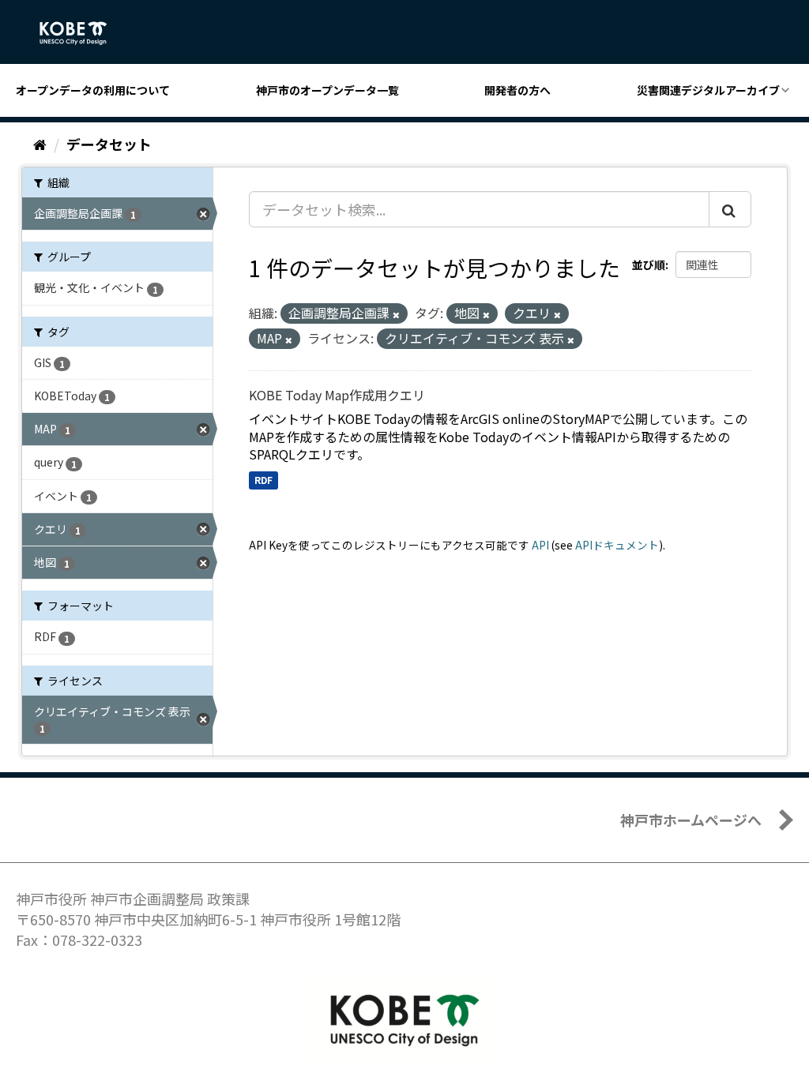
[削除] (396, 314)
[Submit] (730, 209)
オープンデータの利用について (93, 90)
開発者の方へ (517, 90)
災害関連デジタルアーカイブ (708, 90)
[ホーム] (40, 143)
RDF (263, 479)
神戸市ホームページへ (691, 819)
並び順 (648, 264)
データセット (109, 143)
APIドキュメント (617, 545)
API (540, 545)
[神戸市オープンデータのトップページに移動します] (82, 33)
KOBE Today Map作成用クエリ (337, 394)
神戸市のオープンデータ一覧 (327, 90)
